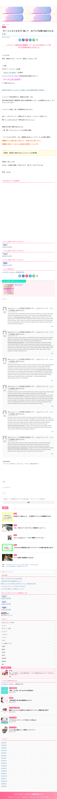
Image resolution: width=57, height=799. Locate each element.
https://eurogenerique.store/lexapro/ (16, 342)
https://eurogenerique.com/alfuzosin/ (22, 317)
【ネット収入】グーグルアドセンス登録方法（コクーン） (30, 528)
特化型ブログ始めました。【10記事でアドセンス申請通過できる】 (32, 516)
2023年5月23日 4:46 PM (12, 311)
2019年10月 (4, 781)
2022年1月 (4, 745)
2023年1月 (4, 742)
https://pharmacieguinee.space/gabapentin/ (18, 447)
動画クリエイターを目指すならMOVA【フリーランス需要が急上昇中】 (18, 583)
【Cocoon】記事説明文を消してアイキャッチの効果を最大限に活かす (33, 547)
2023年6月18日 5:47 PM (12, 415)
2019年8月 (4, 786)
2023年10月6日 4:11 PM (12, 441)
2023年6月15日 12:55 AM (12, 390)
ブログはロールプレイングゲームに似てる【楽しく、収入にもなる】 (22, 564)
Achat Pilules (4, 390)
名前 (4, 481)
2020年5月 (4, 763)
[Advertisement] (28, 199)
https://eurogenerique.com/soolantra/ (16, 395)
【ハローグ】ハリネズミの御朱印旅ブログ (28, 794)
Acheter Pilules (4, 312)
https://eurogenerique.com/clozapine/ (16, 425)
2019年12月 (4, 776)
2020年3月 (4, 768)
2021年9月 (4, 747)
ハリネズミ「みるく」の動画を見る (13, 272)
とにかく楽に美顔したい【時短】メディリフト (17, 566)
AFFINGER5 (46, 797)
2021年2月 (4, 758)
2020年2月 (4, 771)
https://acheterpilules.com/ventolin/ (44, 369)
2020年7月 (4, 760)
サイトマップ (18, 285)
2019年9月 (4, 783)
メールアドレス (6, 487)
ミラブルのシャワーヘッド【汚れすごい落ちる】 (13, 586)
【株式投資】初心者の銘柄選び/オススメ (11, 581)
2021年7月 (3, 750)
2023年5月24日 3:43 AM (12, 335)
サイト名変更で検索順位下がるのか (24, 557)
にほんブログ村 (7, 247)
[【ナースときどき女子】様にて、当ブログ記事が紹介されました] (30, 40)
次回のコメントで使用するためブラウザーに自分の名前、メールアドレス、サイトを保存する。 (25, 499)
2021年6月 (4, 753)
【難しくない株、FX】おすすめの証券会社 (11, 578)
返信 (52, 326)
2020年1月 (4, 773)
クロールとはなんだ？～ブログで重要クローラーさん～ (29, 537)
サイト (4, 493)
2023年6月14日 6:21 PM (12, 362)
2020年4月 (4, 765)
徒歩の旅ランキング (6, 615)
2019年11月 (4, 778)
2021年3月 (4, 755)
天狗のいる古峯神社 (9, 72)
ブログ (4, 298)
